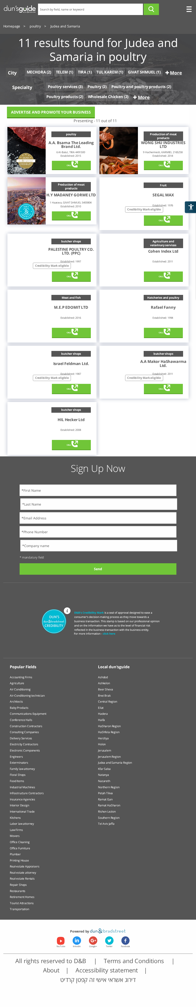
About (51, 970)
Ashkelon (104, 683)
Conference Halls (21, 720)
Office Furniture (20, 848)
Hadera (103, 714)
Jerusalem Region (109, 757)
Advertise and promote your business (51, 112)
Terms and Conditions (135, 961)
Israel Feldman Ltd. (71, 363)
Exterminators (19, 763)
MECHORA (36, 72)
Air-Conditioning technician (27, 696)
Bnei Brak (104, 696)
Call (69, 165)
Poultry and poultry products (138, 86)
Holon (102, 744)
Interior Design (19, 805)
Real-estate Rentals (22, 879)
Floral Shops (18, 775)
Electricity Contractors (24, 744)
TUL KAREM (107, 72)
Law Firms (16, 830)
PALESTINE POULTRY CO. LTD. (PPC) (71, 251)
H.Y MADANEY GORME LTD (71, 195)
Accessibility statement (107, 970)
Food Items (17, 781)
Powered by (80, 931)
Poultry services (62, 86)
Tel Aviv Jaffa (106, 824)
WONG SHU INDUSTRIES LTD (163, 145)
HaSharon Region (109, 726)
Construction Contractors (26, 726)
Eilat (100, 708)
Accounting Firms (21, 677)
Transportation (19, 909)
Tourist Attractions (22, 903)
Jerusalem (104, 750)
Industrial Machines (22, 787)
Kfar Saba (104, 769)
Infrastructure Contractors (27, 793)
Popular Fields (23, 666)
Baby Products (19, 708)
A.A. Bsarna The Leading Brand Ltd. (71, 145)
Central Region (107, 701)
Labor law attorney (22, 824)
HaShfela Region (109, 732)
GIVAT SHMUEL (141, 72)
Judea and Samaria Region (115, 763)
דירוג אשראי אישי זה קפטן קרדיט (98, 980)
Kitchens (15, 818)
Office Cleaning (20, 842)
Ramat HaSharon (109, 805)
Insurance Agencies (22, 799)
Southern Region (109, 818)
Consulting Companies (24, 732)
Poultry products (62, 96)
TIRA (82, 72)
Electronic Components (25, 750)
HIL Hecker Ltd (71, 420)
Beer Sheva (105, 689)
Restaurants (17, 891)
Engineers (16, 757)
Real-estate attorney (23, 873)
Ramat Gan (105, 799)
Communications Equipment (28, 714)
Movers (15, 836)
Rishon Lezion (107, 811)
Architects (16, 701)
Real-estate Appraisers (24, 866)
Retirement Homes (22, 897)
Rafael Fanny (163, 307)
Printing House (19, 860)
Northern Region (109, 787)
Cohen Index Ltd (163, 251)
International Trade (22, 811)
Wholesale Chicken (105, 96)
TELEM (62, 72)
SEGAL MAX (163, 195)
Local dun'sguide (113, 666)
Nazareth (104, 781)
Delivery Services (21, 738)
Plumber (15, 854)
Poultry (94, 86)
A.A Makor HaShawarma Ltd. (163, 363)
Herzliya (103, 738)
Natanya (103, 775)
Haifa (101, 720)
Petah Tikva (105, 793)
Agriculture (17, 683)
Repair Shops (18, 885)
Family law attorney (22, 769)
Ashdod (103, 677)
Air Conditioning (20, 689)
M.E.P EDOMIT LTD (71, 307)
